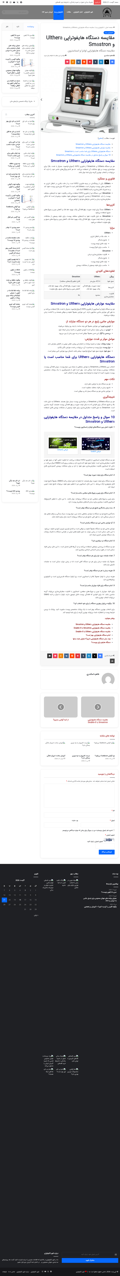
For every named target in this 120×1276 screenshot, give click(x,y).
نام (113, 810)
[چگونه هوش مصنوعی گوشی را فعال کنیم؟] (28, 73)
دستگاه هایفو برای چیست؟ (101, 642)
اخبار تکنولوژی (78, 12)
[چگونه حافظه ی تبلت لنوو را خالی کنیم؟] (28, 283)
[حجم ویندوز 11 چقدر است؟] (28, 230)
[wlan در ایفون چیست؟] (28, 273)
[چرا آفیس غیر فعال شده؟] (28, 220)
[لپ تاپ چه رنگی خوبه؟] (28, 484)
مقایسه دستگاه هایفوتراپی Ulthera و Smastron (93, 144)
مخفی (100, 138)
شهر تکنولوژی (88, 12)
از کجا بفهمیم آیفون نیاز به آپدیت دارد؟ (13, 260)
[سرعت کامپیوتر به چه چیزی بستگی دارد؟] (79, 748)
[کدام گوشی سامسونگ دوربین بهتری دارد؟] (72, 1155)
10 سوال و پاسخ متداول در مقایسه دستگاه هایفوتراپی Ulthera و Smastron (83, 155)
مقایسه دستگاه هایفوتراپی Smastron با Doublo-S (92, 628)
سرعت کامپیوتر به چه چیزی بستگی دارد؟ (81, 756)
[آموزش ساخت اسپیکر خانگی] (54, 748)
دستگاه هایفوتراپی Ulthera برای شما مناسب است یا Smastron (88, 151)
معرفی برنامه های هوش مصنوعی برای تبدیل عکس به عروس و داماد (13, 49)
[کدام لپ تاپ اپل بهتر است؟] (28, 124)
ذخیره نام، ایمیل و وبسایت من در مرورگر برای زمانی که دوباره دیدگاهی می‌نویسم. (87, 830)
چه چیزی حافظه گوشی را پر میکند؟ (14, 165)
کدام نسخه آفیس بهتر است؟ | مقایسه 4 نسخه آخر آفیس (12, 251)
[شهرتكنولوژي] (107, 12)
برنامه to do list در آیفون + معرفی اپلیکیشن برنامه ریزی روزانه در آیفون (13, 294)
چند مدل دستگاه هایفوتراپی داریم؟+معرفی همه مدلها (92, 638)
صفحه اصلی (109, 27)
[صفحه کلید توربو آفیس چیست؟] (28, 390)
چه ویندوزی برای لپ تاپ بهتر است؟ (13, 175)
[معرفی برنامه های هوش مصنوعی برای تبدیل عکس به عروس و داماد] (28, 49)
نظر (7, 26)
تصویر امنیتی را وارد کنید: (95, 841)
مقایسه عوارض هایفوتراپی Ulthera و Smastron (93, 147)
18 (20, 900)
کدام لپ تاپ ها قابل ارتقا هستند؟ (13, 133)
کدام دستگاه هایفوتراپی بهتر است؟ (98, 635)
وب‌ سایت (75, 820)
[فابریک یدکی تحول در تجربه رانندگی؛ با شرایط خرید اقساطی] (60, 1060)
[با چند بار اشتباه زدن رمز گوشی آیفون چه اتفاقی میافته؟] (28, 85)
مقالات (69, 12)
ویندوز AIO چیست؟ (13, 491)
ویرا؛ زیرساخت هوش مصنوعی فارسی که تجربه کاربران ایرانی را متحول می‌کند (69, 2)
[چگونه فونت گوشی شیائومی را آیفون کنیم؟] (28, 187)
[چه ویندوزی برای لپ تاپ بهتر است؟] (28, 177)
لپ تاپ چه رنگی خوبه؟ (14, 482)
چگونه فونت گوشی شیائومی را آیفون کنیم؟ (14, 187)
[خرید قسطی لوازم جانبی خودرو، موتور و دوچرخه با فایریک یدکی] (47, 885)
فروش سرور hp (47, 12)
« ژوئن (36, 915)
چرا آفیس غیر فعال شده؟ (14, 218)
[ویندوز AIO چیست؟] (28, 494)
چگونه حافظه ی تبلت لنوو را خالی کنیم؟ (13, 281)
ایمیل (112, 820)
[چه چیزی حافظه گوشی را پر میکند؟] (28, 167)
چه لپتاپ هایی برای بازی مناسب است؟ (13, 154)
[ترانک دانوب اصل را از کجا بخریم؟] (60, 883)
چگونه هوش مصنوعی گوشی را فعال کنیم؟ (13, 71)
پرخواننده (30, 26)
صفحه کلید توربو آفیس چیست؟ (14, 305)
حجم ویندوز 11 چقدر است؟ (13, 228)
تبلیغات (4, 1272)
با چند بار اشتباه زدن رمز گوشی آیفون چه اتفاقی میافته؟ (13, 83)
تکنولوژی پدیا (58, 12)
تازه (18, 26)
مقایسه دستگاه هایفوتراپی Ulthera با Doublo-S (93, 631)
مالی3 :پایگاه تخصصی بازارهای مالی (21, 101)
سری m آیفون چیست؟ (15, 36)
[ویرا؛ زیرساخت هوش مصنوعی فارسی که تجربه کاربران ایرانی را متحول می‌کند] (47, 1061)
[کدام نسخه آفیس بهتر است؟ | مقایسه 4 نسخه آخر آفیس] (28, 251)
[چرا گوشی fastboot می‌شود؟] (104, 748)
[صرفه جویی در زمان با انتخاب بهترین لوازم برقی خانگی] (72, 966)
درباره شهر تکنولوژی (23, 1272)
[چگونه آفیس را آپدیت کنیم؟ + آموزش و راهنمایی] (28, 62)
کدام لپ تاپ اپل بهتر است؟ (13, 122)
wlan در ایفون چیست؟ (15, 271)
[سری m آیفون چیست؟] (28, 38)
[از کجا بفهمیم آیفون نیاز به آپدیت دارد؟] (28, 262)
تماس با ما (11, 1272)
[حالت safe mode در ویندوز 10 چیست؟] (28, 241)
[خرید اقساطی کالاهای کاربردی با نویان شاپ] (72, 1058)
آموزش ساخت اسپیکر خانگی (56, 755)
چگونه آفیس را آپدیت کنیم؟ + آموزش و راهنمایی (13, 62)
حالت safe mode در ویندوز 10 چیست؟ (13, 239)
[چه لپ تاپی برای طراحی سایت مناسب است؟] (28, 145)
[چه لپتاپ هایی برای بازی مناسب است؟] (28, 156)
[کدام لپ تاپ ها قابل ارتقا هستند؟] (28, 135)
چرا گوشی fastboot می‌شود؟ (105, 755)
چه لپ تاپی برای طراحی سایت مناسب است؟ (13, 144)
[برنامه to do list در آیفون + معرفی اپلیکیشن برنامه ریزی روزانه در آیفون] (28, 293)
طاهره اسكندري (108, 55)
